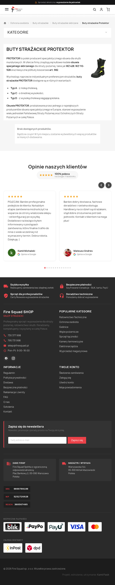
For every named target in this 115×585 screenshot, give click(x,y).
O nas (6, 402)
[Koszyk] (108, 9)
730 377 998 (14, 335)
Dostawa (8, 382)
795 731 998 (14, 340)
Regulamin (9, 372)
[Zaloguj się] (101, 9)
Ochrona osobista (69, 322)
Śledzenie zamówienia (71, 372)
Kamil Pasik (103, 574)
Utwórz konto (66, 382)
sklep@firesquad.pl (18, 345)
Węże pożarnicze (68, 331)
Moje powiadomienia (70, 387)
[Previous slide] (101, 185)
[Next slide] (109, 185)
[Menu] (6, 9)
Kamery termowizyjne (71, 341)
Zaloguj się (65, 377)
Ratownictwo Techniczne (73, 317)
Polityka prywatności (14, 377)
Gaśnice (63, 327)
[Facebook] (6, 358)
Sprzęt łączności (68, 336)
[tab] (45, 268)
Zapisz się (77, 440)
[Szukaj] (94, 9)
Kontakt (7, 411)
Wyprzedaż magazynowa (73, 351)
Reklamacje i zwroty (14, 392)
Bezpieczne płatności (15, 387)
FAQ (5, 397)
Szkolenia (8, 406)
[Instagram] (13, 358)
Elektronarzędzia (68, 346)
